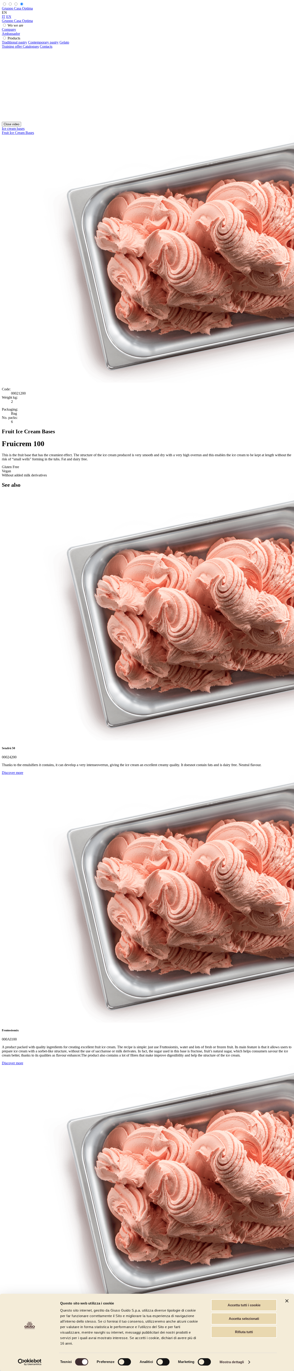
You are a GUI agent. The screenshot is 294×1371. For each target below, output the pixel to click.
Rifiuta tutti (244, 1332)
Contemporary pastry (43, 42)
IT (3, 17)
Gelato (64, 42)
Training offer (12, 46)
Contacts (46, 46)
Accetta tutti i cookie (244, 1305)
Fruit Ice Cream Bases (18, 133)
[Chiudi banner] (286, 1300)
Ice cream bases (13, 129)
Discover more (12, 773)
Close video (11, 124)
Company (9, 29)
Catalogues (31, 46)
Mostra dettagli (232, 1362)
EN (8, 17)
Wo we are (15, 25)
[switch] (124, 1361)
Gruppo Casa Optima (17, 8)
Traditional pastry (14, 42)
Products (14, 38)
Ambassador (11, 34)
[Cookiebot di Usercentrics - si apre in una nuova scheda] (30, 1362)
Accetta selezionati (244, 1319)
